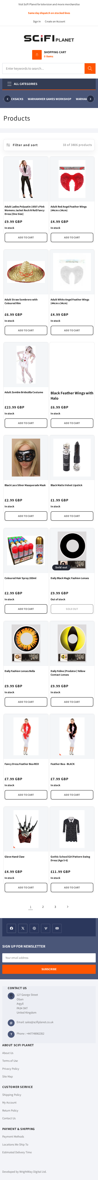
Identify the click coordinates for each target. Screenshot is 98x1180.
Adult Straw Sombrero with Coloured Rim (21, 301)
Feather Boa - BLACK (63, 764)
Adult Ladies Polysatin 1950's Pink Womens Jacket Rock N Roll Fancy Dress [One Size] (24, 210)
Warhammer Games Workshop (48, 99)
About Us (7, 1053)
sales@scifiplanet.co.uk (39, 1022)
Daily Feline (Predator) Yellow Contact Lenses (68, 672)
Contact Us (8, 1118)
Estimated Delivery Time (17, 1152)
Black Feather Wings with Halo (72, 395)
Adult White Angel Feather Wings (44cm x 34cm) (70, 301)
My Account (9, 1102)
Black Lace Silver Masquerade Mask (25, 485)
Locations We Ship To (15, 1144)
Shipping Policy (11, 1095)
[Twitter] (22, 928)
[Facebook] (11, 928)
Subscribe (49, 969)
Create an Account (55, 21)
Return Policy (10, 1110)
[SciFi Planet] (49, 39)
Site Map (7, 1076)
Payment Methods (13, 1136)
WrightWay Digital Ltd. (32, 1172)
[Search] (90, 68)
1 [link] (30, 907)
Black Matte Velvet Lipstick (66, 485)
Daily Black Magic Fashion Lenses (70, 578)
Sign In (37, 21)
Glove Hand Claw (14, 856)
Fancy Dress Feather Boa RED (22, 764)
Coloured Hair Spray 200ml (20, 578)
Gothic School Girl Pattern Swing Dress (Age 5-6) (70, 858)
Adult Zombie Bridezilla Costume (24, 392)
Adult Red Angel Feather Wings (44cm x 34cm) (69, 208)
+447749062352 (35, 1033)
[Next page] (67, 907)
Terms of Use (10, 1061)
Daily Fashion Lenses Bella (20, 671)
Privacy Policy (10, 1069)
